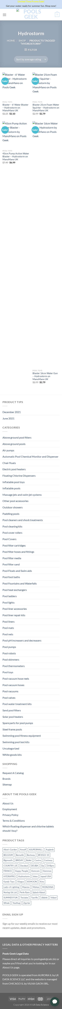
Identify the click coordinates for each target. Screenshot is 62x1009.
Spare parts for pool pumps (17, 722)
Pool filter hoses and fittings (18, 551)
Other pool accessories (15, 500)
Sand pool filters (11, 710)
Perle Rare (25, 892)
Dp (42, 865)
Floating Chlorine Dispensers (19, 475)
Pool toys (7, 672)
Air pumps (8, 450)
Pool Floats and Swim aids (17, 570)
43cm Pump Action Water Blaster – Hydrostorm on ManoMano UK (15, 156)
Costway (48, 860)
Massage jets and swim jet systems (22, 494)
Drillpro (50, 865)
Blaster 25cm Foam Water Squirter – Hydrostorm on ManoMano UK (46, 107)
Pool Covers (9, 539)
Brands (6, 778)
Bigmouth (8, 860)
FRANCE (7, 871)
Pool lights (8, 602)
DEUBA (34, 865)
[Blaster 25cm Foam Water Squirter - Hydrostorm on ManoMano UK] (46, 85)
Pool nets (7, 634)
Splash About (39, 892)
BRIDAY (19, 860)
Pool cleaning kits (12, 526)
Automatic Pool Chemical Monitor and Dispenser (30, 456)
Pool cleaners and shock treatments (22, 520)
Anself (23, 849)
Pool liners (8, 621)
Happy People (21, 871)
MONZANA (47, 887)
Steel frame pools (12, 729)
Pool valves (8, 697)
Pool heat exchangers (14, 589)
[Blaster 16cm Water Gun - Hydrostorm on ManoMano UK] (46, 244)
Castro (38, 860)
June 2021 (8, 418)
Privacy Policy (10, 814)
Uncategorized (10, 748)
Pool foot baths (11, 577)
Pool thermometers (13, 665)
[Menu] (4, 15)
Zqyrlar (26, 903)
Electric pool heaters (14, 469)
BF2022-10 (43, 855)
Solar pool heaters (12, 716)
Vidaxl (54, 897)
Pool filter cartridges (14, 545)
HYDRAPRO (9, 876)
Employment (9, 809)
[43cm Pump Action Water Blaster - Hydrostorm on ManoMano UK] (15, 134)
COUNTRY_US (10, 865)
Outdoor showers (12, 507)
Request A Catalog (13, 772)
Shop (22, 40)
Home (11, 40)
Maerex (26, 887)
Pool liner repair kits (13, 615)
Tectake (24, 897)
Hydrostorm (24, 876)
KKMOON (32, 881)
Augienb (50, 849)
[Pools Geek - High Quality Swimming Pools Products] (31, 14)
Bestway (31, 855)
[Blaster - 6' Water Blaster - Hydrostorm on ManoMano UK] (15, 85)
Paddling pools (10, 513)
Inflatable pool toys (13, 482)
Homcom (35, 871)
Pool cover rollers (12, 532)
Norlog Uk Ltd (10, 892)
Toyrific (34, 897)
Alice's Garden (10, 849)
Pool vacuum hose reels (15, 678)
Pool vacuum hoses (13, 685)
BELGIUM (8, 855)
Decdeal (24, 865)
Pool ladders (9, 596)
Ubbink (44, 897)
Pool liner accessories (14, 608)
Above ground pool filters (16, 437)
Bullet (29, 860)
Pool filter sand (11, 564)
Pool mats (8, 627)
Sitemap (7, 784)
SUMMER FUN (10, 897)
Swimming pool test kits (15, 742)
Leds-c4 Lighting (11, 887)
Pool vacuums (10, 691)
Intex (35, 876)
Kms (42, 881)
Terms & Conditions (13, 820)
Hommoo (47, 871)
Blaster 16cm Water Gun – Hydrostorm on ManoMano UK (45, 376)
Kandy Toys (9, 881)
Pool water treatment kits (17, 703)
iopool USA (46, 876)
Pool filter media (11, 558)
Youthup (16, 903)
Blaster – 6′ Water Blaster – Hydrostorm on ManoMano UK (15, 107)
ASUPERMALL (36, 849)
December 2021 (11, 412)
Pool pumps (9, 646)
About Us (7, 803)
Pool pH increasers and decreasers (21, 640)
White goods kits (12, 754)
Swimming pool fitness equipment (21, 735)
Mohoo (36, 887)
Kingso (21, 881)
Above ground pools (13, 443)
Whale (6, 903)
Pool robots (9, 653)
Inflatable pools (11, 488)
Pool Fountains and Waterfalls (19, 583)
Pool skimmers (10, 659)
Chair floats (9, 462)
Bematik (20, 855)
